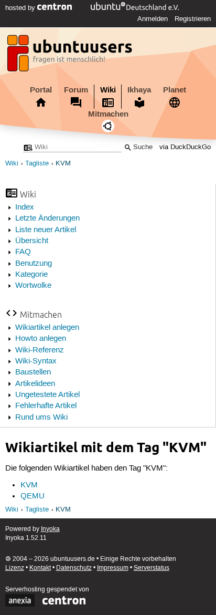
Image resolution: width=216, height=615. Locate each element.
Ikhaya (139, 90)
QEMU (32, 496)
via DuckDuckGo (185, 147)
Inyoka (50, 529)
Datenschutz (74, 568)
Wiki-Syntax (36, 361)
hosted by (21, 8)
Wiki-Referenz (39, 350)
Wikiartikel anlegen (47, 327)
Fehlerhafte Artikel (46, 406)
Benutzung (33, 263)
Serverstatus (151, 568)
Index (24, 207)
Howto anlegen (40, 338)
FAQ (23, 252)
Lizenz (14, 568)
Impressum (112, 568)
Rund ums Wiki (41, 417)
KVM (63, 164)
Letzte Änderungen (47, 218)
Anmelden (152, 19)
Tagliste (37, 164)
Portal (41, 90)
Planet (174, 90)
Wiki (108, 90)
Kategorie (31, 274)
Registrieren (193, 19)
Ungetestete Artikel (47, 395)
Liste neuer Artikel (45, 230)
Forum (76, 90)
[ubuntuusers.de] (70, 56)
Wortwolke (33, 285)
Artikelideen (35, 384)
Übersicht (31, 241)
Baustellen (33, 372)
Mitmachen (108, 114)
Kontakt (40, 568)
